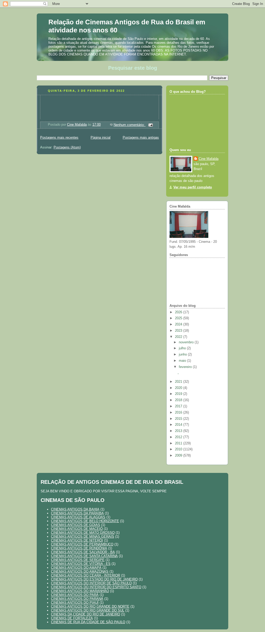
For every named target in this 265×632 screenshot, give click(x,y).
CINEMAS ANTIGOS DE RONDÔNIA (79, 548)
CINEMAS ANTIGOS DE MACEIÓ (77, 529)
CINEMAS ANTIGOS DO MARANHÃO (80, 591)
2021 (179, 382)
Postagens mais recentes (59, 137)
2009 (179, 455)
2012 (179, 437)
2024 (179, 324)
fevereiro (186, 367)
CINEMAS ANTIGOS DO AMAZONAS (79, 571)
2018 (179, 400)
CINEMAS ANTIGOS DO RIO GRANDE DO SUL (87, 610)
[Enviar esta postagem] (150, 125)
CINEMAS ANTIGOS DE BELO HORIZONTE (85, 521)
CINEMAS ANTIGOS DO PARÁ (75, 595)
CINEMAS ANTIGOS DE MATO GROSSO (83, 533)
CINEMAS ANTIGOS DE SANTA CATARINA (84, 556)
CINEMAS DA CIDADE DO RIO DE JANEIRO (85, 614)
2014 (179, 425)
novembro (187, 342)
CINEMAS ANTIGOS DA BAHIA (75, 509)
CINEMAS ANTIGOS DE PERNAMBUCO (82, 544)
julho (183, 348)
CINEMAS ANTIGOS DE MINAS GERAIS (82, 536)
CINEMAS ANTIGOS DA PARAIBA (77, 513)
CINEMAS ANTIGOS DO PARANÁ (77, 599)
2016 (179, 412)
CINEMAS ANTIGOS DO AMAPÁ (76, 568)
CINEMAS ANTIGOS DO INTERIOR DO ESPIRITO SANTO (96, 587)
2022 (179, 337)
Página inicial (101, 137)
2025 (179, 318)
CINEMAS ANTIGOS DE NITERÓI (77, 540)
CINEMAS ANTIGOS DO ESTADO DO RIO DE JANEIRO (94, 579)
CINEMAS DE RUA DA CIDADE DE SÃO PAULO (88, 622)
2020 (179, 388)
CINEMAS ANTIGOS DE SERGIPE (78, 560)
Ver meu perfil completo (192, 187)
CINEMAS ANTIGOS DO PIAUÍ (75, 603)
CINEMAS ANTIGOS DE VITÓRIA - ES (81, 564)
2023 (179, 330)
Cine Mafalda (208, 159)
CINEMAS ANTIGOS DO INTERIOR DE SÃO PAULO (91, 583)
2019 (179, 394)
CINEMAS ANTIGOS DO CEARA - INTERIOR (85, 575)
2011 (179, 443)
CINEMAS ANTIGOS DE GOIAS (75, 525)
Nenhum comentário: (130, 125)
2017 (179, 406)
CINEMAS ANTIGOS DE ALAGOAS (78, 517)
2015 (179, 419)
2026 (179, 312)
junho (183, 354)
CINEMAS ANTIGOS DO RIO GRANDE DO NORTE (90, 606)
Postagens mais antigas (141, 137)
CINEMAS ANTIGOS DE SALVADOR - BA (83, 552)
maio (183, 361)
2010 (179, 449)
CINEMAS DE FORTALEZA (72, 618)
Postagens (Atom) (67, 147)
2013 (179, 431)
